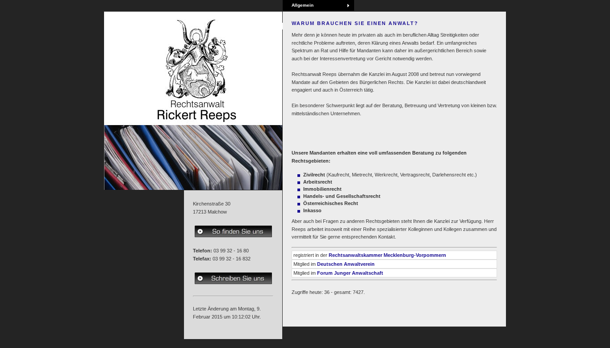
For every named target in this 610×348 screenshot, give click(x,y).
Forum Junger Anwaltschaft (350, 273)
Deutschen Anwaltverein (346, 264)
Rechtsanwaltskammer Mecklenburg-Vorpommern (387, 255)
